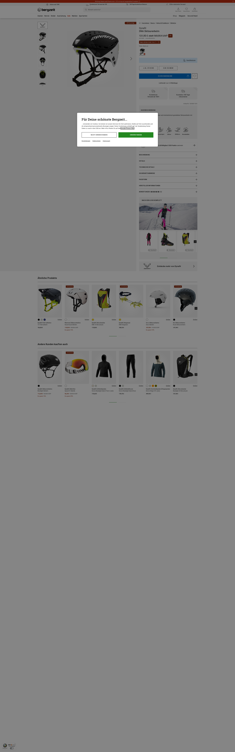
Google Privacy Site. (127, 128)
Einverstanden (136, 135)
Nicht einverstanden (99, 135)
